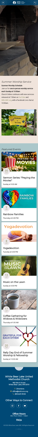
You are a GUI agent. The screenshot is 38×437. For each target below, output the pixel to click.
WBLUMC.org (6, 100)
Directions (20, 389)
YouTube (22, 97)
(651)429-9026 (20, 394)
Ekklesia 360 (19, 429)
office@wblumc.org (20, 391)
